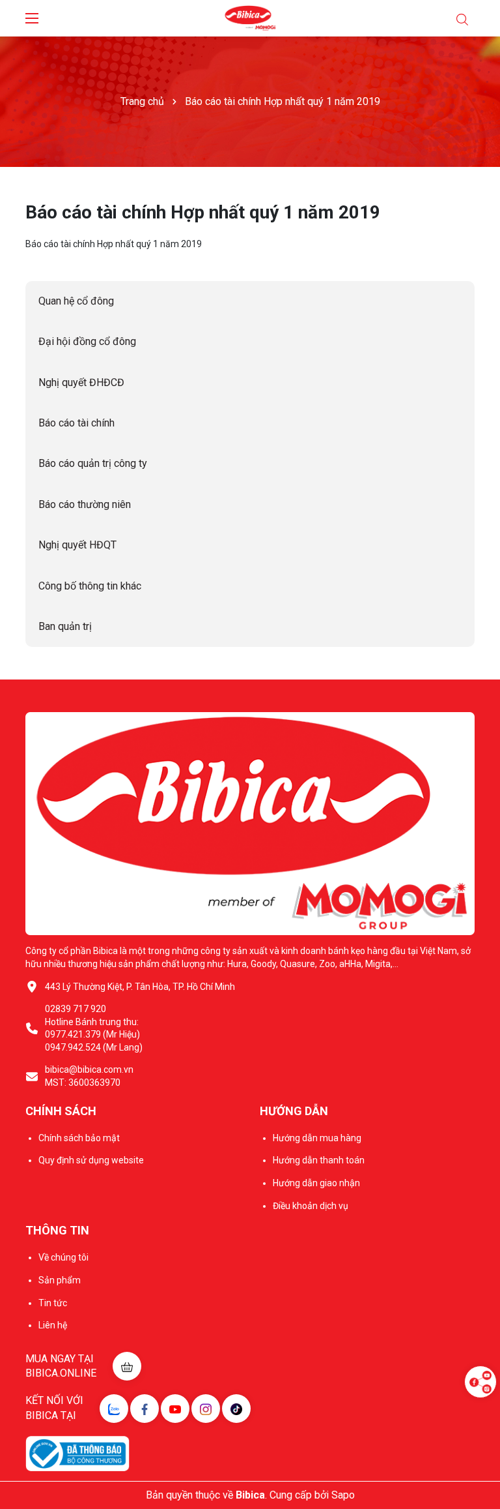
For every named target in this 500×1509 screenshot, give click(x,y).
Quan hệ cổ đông (76, 301)
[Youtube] (175, 1408)
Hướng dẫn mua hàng (317, 1138)
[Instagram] (205, 1408)
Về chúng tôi (63, 1257)
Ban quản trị (65, 626)
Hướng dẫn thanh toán (319, 1160)
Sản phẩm (59, 1280)
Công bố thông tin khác (89, 586)
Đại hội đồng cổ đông (87, 341)
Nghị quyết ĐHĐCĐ (81, 382)
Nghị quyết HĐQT (77, 545)
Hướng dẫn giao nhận (316, 1183)
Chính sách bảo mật (79, 1138)
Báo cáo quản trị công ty (92, 463)
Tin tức (52, 1303)
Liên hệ (52, 1325)
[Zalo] (114, 1408)
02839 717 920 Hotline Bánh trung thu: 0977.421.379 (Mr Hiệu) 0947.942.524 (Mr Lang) (94, 1028)
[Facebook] (144, 1408)
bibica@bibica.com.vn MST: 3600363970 (89, 1076)
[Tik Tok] (236, 1408)
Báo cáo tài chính (76, 423)
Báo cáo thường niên (84, 504)
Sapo (343, 1495)
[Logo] (250, 18)
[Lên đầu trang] (480, 1421)
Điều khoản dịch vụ (310, 1206)
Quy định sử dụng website (91, 1160)
